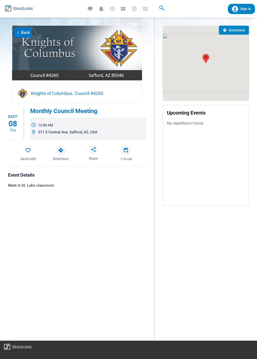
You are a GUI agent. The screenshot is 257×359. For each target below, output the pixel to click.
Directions (237, 30)
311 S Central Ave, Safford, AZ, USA (67, 132)
